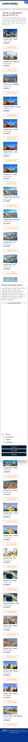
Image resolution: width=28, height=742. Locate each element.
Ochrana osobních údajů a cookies (14, 302)
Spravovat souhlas (15, 732)
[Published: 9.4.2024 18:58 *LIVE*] (8, 730)
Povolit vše (14, 447)
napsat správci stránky (13, 731)
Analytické (8, 439)
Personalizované (10, 437)
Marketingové (9, 442)
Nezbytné (8, 434)
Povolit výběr (14, 450)
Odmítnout (14, 454)
